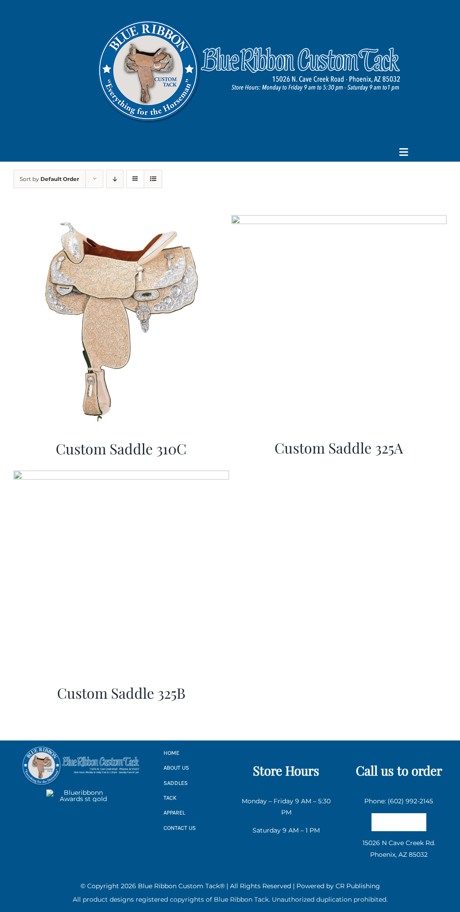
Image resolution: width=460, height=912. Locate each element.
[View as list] (153, 179)
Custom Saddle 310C (121, 448)
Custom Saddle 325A (338, 447)
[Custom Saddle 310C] (121, 220)
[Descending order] (115, 179)
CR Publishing (358, 886)
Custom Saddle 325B (121, 692)
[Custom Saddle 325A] (339, 220)
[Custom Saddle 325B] (121, 476)
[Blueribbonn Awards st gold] (80, 793)
